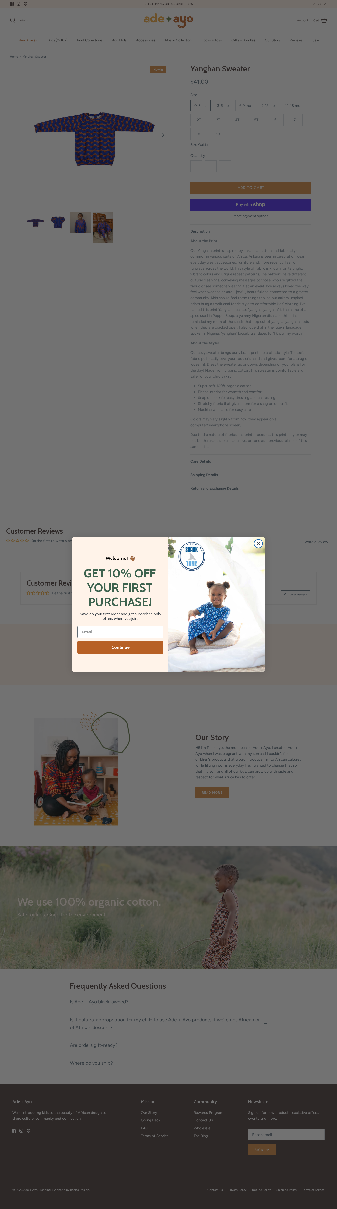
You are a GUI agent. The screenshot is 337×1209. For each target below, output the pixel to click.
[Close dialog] (258, 543)
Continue (121, 647)
